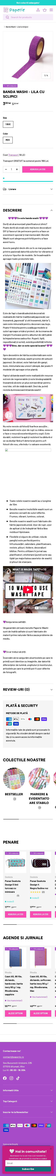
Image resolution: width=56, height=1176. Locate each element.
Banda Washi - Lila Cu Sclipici (17, 27)
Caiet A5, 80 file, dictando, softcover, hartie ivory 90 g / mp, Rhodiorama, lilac (40, 983)
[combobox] (28, 17)
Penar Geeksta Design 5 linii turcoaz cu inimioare (12, 886)
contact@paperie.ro (13, 1056)
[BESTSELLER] (14, 778)
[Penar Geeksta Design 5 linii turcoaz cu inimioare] (15, 862)
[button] (44, 10)
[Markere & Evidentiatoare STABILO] (39, 778)
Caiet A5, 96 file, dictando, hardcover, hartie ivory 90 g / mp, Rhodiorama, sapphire (14, 985)
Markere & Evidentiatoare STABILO (39, 798)
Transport (13, 154)
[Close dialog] (51, 1149)
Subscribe (28, 1169)
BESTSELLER (14, 794)
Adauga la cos (37, 169)
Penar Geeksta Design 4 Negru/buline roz (39, 884)
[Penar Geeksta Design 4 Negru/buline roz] (40, 862)
